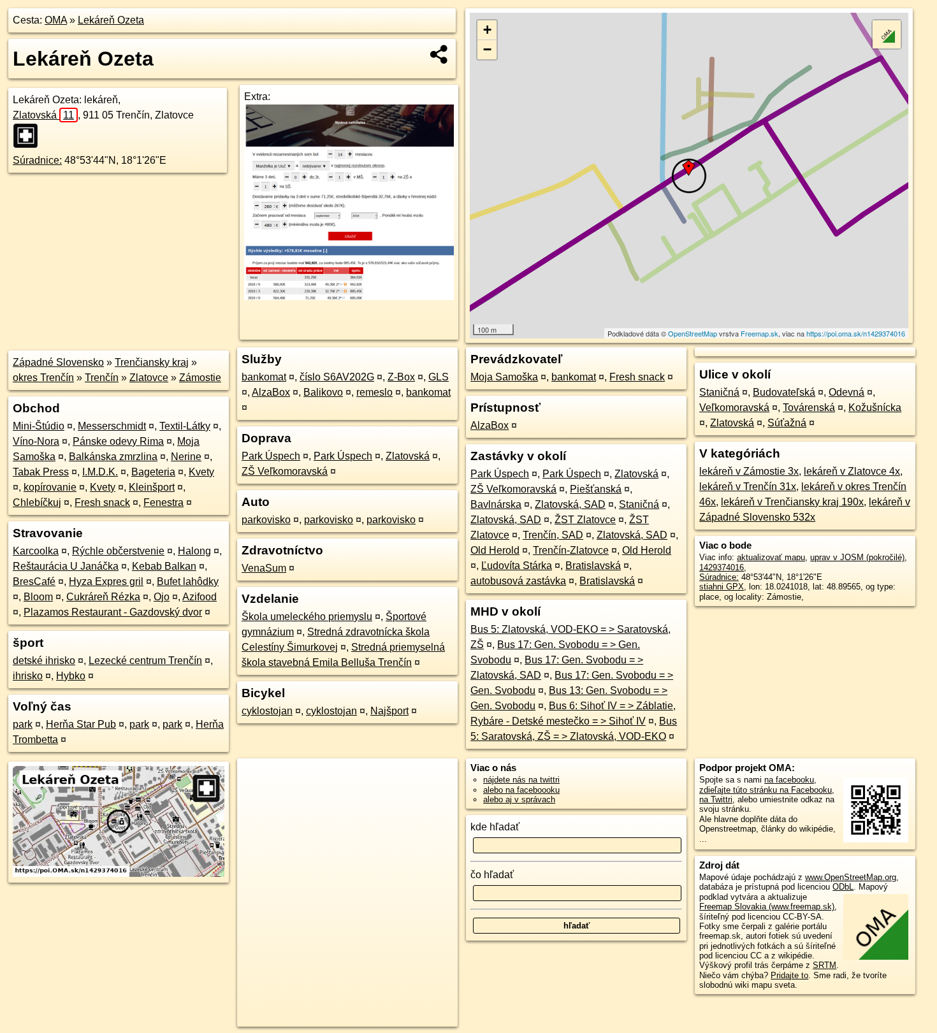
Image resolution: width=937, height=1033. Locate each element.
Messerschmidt (112, 426)
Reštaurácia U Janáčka (66, 566)
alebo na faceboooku (521, 790)
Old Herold (494, 550)
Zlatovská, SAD (570, 504)
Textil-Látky (184, 426)
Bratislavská (593, 565)
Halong (194, 550)
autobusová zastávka (518, 580)
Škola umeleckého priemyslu (307, 616)
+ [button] (487, 30)
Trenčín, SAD (553, 535)
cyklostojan (267, 710)
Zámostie (200, 377)
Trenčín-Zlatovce (571, 550)
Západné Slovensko (58, 362)
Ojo (162, 596)
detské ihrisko (44, 660)
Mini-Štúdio (38, 426)
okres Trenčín (43, 377)
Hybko (70, 675)
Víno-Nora (36, 441)
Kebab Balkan (164, 566)
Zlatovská (43, 115)
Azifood (199, 596)
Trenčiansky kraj (152, 362)
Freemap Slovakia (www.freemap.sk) (766, 906)
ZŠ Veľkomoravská (285, 471)
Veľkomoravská (734, 407)
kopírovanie (50, 487)
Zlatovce (148, 377)
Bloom (38, 596)
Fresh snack (102, 502)
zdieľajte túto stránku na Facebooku (765, 790)
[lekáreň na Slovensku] (29, 136)
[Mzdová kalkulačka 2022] (349, 296)
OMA (56, 20)
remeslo (374, 392)
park (23, 724)
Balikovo (323, 392)
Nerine (186, 456)
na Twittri (715, 799)
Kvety (201, 471)
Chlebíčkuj (37, 502)
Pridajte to (789, 975)
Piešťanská (595, 489)
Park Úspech (271, 456)
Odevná (846, 392)
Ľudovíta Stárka (516, 565)
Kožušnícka (874, 407)
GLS (438, 377)
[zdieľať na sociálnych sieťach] (439, 54)
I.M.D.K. (100, 471)
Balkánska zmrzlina (113, 456)
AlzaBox (271, 392)
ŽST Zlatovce (585, 519)
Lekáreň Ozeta (111, 20)
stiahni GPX (721, 586)
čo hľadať (492, 874)
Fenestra (163, 502)
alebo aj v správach (519, 799)
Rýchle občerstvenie (118, 550)
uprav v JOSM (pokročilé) (857, 557)
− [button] (487, 49)
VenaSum (264, 568)
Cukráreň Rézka (103, 596)
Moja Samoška (504, 377)
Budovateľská (784, 392)
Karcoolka (36, 550)
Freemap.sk (759, 333)
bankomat (264, 377)
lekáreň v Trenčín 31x (747, 486)
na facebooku (789, 779)
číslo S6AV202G (337, 377)
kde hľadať (494, 826)
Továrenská (809, 407)
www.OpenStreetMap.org (850, 877)
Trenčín (102, 377)
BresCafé (34, 581)
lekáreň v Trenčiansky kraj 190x (792, 501)
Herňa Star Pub (81, 724)
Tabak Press (41, 471)
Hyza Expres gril (106, 581)
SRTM (824, 965)
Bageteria (153, 471)
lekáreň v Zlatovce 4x (852, 471)
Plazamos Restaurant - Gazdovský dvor (113, 612)
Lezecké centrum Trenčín (145, 660)
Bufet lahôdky (188, 581)
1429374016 (721, 567)
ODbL (842, 887)
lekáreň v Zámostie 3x (749, 471)
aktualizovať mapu (771, 557)
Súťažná (786, 422)
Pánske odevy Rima (118, 441)
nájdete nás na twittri (521, 779)
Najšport (389, 710)
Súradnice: (37, 160)
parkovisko (266, 519)
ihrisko (28, 675)
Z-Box (401, 377)
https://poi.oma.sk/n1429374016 (855, 333)
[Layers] (887, 34)
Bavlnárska (495, 504)
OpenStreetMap (692, 333)
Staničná (639, 504)
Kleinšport (152, 487)
